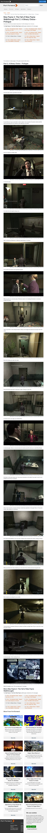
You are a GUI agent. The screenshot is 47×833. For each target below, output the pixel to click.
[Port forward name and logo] (6, 1)
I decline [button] (33, 826)
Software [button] (17, 9)
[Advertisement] (23, 51)
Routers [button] (5, 9)
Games (22, 830)
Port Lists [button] (11, 9)
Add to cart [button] (42, 1)
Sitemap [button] (29, 9)
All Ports (22, 829)
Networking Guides (14, 829)
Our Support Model (14, 828)
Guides (8, 12)
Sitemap (22, 823)
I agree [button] (28, 826)
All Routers (23, 828)
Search (41, 5)
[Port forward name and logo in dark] (11, 5)
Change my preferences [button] (32, 828)
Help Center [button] (23, 9)
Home (5, 12)
